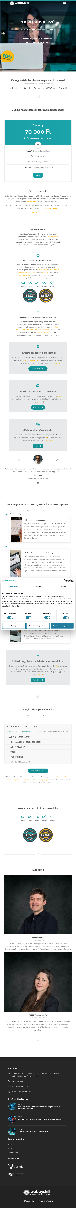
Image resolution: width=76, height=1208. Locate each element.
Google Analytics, (27, 780)
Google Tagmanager (42, 780)
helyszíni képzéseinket (30, 360)
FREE (59, 396)
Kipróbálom (36, 407)
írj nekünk (56, 363)
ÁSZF (10, 1148)
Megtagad (13, 626)
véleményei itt (43, 270)
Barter (37, 446)
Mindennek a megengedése (62, 626)
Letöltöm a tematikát (36, 771)
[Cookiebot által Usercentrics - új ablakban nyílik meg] (65, 580)
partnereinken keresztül (45, 332)
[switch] (28, 617)
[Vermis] (38, 1166)
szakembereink (52, 237)
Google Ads (15, 780)
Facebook (60, 777)
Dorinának (49, 441)
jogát (30, 777)
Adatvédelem (13, 1153)
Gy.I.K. (10, 1144)
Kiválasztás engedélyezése (38, 626)
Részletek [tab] (38, 586)
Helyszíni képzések (36, 368)
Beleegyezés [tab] (13, 586)
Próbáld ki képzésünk (38, 212)
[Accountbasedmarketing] (38, 1175)
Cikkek (20, 1104)
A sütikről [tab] (62, 586)
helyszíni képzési (25, 275)
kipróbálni (45, 272)
